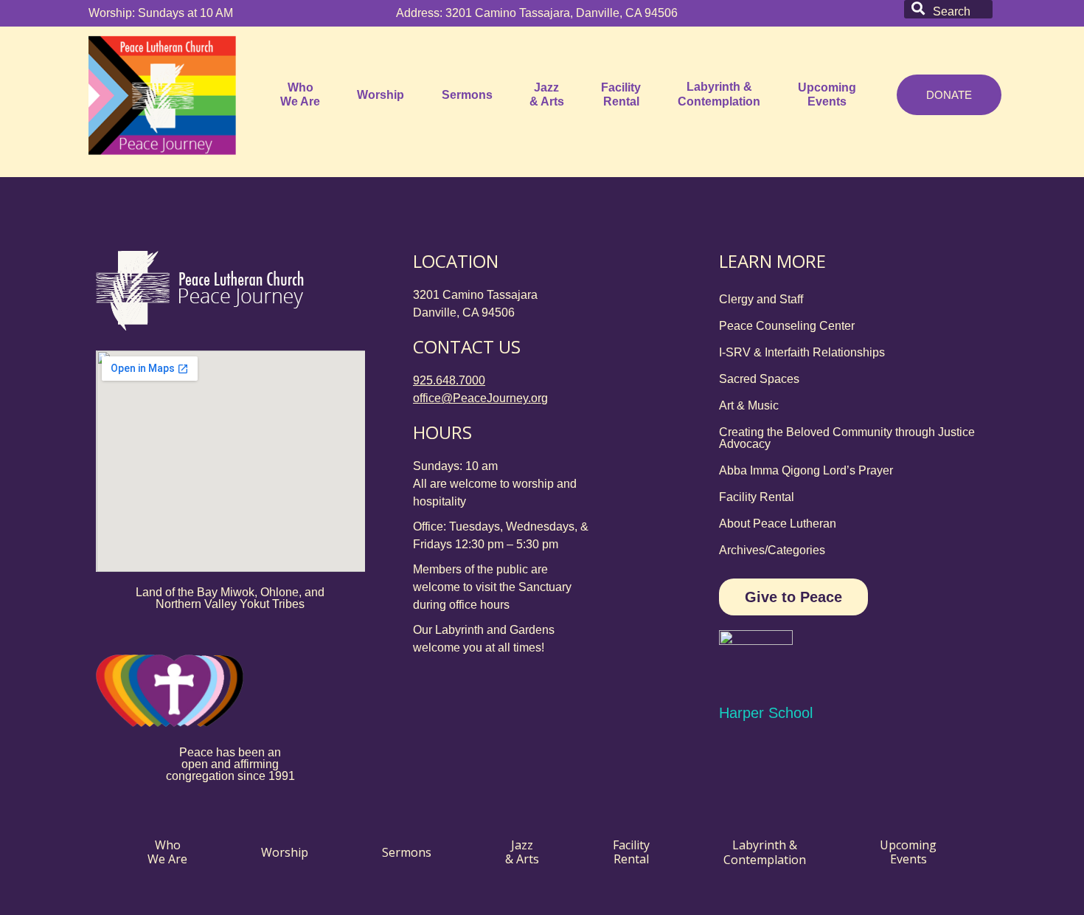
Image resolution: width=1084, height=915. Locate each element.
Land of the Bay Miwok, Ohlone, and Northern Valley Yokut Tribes (230, 598)
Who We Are (300, 94)
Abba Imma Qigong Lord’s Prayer (806, 470)
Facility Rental (621, 94)
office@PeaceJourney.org (480, 398)
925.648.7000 (449, 380)
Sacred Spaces (759, 379)
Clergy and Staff (761, 299)
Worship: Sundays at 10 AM (160, 13)
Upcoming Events (827, 94)
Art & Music (749, 405)
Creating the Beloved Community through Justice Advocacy (847, 438)
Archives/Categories (772, 550)
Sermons (467, 95)
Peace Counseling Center (787, 326)
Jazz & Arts (546, 94)
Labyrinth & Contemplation (719, 94)
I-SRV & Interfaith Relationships (802, 352)
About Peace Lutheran (777, 523)
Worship (380, 95)
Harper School (766, 713)
